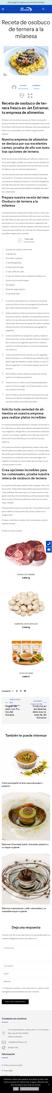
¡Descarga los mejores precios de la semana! (26, 2)
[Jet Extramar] (26, 9)
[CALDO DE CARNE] (26, 652)
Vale (16, 1089)
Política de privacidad (13, 1065)
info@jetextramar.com (17, 1042)
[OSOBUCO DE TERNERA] (26, 554)
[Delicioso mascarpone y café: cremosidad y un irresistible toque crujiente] (26, 879)
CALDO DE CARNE (26, 673)
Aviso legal (8, 1070)
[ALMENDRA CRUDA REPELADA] (26, 603)
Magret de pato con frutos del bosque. (13, 701)
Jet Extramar (23, 88)
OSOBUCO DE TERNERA (26, 574)
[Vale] (49, 1084)
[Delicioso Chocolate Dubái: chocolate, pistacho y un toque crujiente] (26, 816)
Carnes (36, 88)
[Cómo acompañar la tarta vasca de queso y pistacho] (26, 760)
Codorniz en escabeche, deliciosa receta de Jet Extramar (38, 703)
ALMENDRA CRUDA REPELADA (26, 624)
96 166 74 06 (13, 1047)
